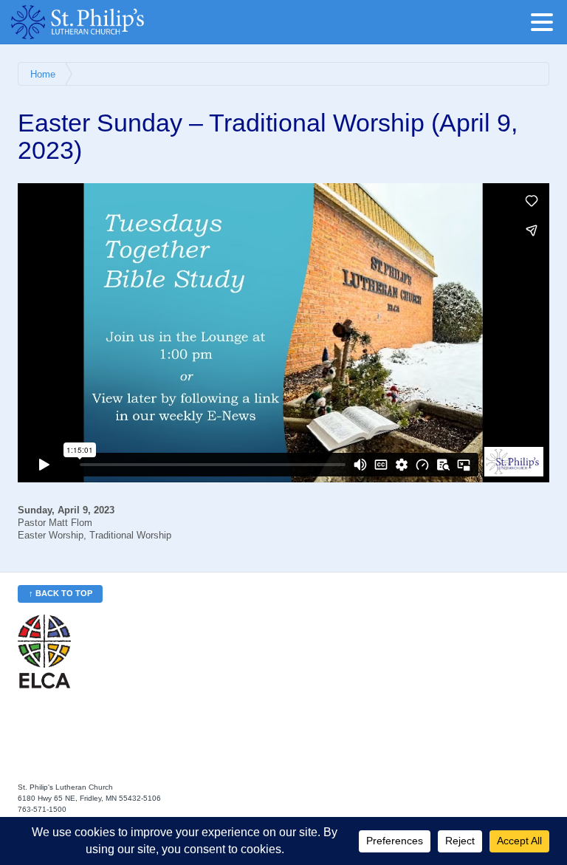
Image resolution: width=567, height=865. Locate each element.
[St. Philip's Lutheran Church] (99, 22)
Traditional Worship (130, 535)
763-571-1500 (42, 809)
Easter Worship (50, 535)
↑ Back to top (60, 593)
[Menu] (545, 25)
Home (42, 74)
